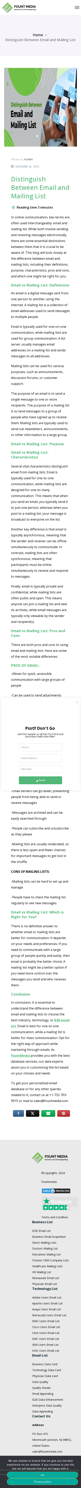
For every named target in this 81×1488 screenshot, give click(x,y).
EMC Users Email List (45, 1339)
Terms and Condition (54, 1217)
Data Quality (40, 1382)
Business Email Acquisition (49, 1237)
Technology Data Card (46, 1370)
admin (28, 159)
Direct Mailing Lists (44, 1242)
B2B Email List (41, 1231)
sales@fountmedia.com (47, 1451)
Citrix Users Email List (46, 1333)
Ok (42, 1475)
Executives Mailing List (46, 1254)
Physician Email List (44, 1284)
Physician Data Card (45, 1376)
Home (38, 34)
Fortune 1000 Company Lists (50, 1260)
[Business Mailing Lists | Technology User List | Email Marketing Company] (19, 7)
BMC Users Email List (46, 1321)
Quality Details (41, 1388)
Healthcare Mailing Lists (47, 1266)
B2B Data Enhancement (47, 1399)
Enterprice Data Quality (47, 1405)
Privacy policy (42, 1481)
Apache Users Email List (47, 1303)
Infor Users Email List (45, 1350)
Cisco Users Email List (46, 1327)
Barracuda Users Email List (49, 1315)
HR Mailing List (41, 1272)
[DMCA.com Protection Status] (56, 1190)
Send (42, 780)
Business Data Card (44, 1364)
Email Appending (42, 1394)
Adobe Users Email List (47, 1297)
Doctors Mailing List (45, 1248)
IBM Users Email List (45, 1345)
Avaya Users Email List (46, 1309)
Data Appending (42, 1411)
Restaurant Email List (45, 1278)
